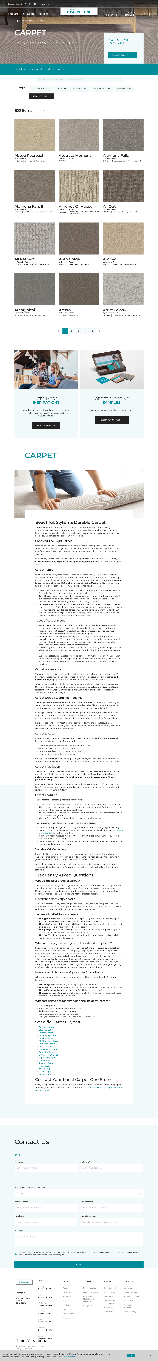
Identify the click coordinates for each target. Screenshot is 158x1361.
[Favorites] (145, 14)
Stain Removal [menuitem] (110, 1288)
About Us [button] (43, 14)
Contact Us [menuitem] (129, 1301)
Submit (79, 1264)
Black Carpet (45, 1030)
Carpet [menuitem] (65, 1301)
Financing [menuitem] (67, 1318)
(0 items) (149, 14)
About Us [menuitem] (128, 1288)
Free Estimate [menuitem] (68, 1314)
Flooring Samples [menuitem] (90, 1292)
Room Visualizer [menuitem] (90, 1288)
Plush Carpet (45, 1047)
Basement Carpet (47, 1027)
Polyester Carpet (47, 1052)
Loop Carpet (45, 1060)
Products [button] (13, 14)
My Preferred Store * (88, 1216)
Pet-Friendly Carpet (48, 1035)
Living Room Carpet (48, 1055)
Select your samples (109, 420)
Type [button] (60, 89)
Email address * (86, 1201)
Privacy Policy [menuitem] (130, 1312)
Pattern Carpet (46, 1033)
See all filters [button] (40, 96)
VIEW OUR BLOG (44, 425)
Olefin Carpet (45, 1071)
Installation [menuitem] (108, 1312)
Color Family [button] (100, 89)
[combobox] (77, 79)
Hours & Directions (111, 14)
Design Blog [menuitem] (88, 1306)
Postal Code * (19, 1216)
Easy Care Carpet (47, 1044)
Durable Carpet (46, 1038)
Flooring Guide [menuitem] (110, 1296)
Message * (18, 1230)
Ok (131, 1355)
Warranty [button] (122, 89)
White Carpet (45, 1074)
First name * (19, 1162)
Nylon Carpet (45, 1066)
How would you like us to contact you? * (30, 1187)
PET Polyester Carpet (49, 1041)
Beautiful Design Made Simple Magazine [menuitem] (90, 1298)
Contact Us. (59, 69)
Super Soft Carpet (47, 1058)
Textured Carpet (46, 1063)
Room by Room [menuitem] (130, 1292)
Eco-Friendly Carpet (48, 1049)
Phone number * (21, 1201)
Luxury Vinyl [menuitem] (68, 1292)
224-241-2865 (43, 4)
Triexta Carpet (45, 1069)
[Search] (120, 79)
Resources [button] (28, 14)
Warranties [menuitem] (108, 1307)
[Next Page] (100, 331)
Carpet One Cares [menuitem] (131, 1296)
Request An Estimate (129, 14)
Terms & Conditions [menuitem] (128, 1306)
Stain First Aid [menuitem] (109, 1292)
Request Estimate (121, 55)
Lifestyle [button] (78, 89)
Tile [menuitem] (64, 1309)
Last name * (85, 1162)
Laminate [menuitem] (66, 1305)
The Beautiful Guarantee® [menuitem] (109, 1302)
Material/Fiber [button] (39, 89)
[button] (141, 14)
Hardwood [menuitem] (67, 1296)
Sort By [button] (41, 110)
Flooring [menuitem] (66, 1288)
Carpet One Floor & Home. (33, 1346)
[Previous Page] (58, 331)
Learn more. (69, 1357)
